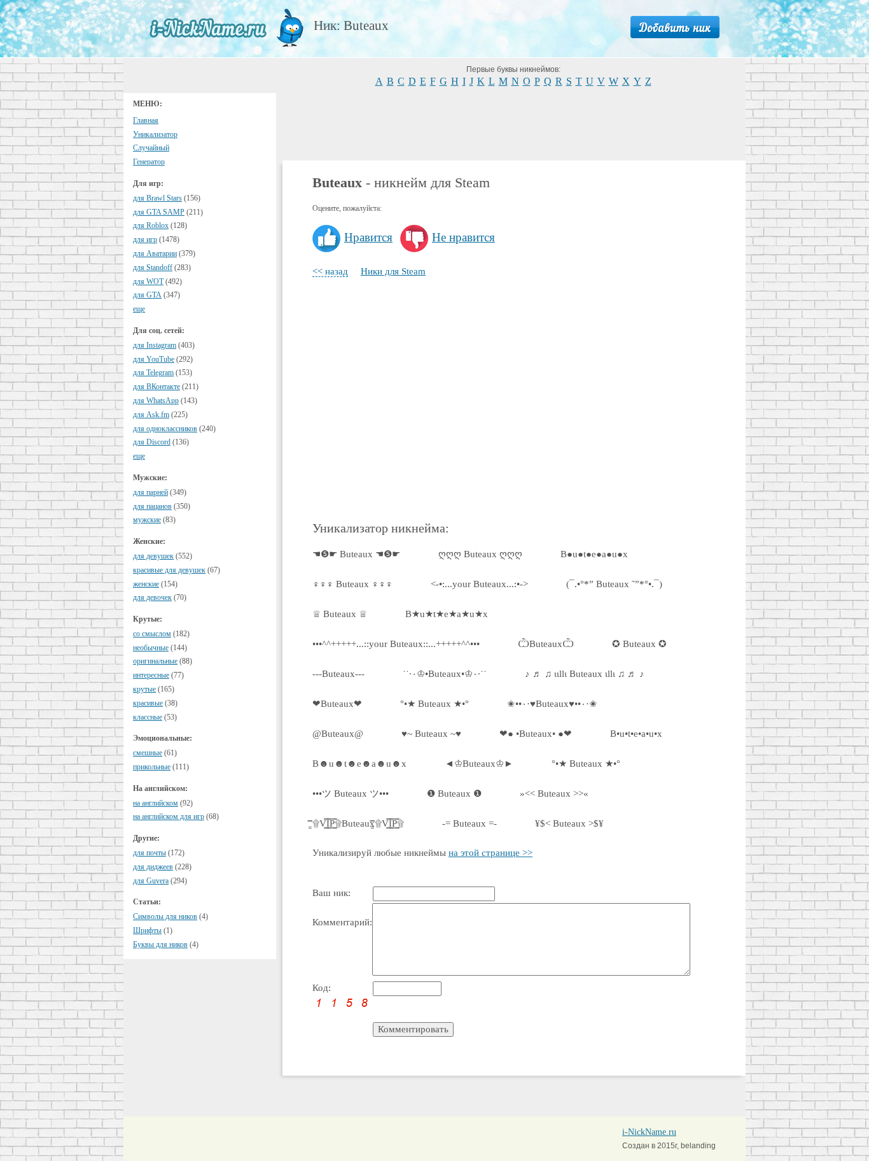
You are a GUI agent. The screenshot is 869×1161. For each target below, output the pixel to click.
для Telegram (153, 372)
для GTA (147, 294)
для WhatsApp (156, 400)
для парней (150, 492)
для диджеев (153, 866)
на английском (155, 803)
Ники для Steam (393, 271)
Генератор (149, 161)
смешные (147, 752)
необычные (151, 647)
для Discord (151, 442)
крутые (144, 689)
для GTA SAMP (158, 212)
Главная (145, 120)
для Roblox (151, 225)
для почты (149, 852)
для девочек (152, 597)
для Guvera (151, 880)
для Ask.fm (151, 414)
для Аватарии (155, 253)
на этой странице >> (490, 853)
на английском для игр (168, 816)
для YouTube (153, 359)
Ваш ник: (331, 893)
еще (139, 308)
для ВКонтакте (156, 386)
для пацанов (152, 506)
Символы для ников (165, 916)
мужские (147, 519)
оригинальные (155, 661)
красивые (148, 703)
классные (147, 717)
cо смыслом (152, 633)
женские (146, 584)
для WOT (148, 281)
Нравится (368, 237)
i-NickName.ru (649, 1132)
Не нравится (463, 237)
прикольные (151, 766)
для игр (145, 239)
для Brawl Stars (157, 198)
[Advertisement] (514, 122)
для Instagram (154, 345)
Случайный (151, 147)
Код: (321, 988)
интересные (151, 675)
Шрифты (147, 930)
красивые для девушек (169, 570)
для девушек (153, 556)
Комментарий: (342, 922)
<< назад (330, 271)
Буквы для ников (160, 944)
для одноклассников (165, 428)
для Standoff (152, 267)
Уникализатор (155, 134)
